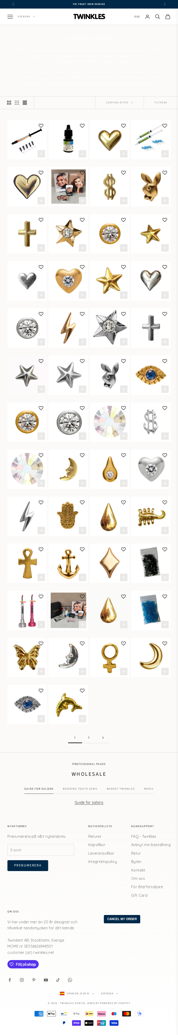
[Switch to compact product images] (25, 102)
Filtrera (161, 102)
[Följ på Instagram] (21, 980)
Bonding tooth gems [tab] (80, 789)
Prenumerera (27, 865)
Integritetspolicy (102, 861)
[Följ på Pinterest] (34, 980)
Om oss (138, 878)
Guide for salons (89, 802)
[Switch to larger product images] (9, 102)
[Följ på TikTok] (58, 980)
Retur (136, 853)
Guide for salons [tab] (39, 789)
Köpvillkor (96, 844)
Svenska (24, 16)
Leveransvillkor (101, 853)
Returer (95, 836)
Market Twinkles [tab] (121, 789)
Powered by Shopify (115, 1003)
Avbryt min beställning (151, 844)
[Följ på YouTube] (46, 980)
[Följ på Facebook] (9, 980)
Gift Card (139, 895)
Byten (136, 861)
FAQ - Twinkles (143, 836)
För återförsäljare (147, 886)
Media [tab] (149, 789)
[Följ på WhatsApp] (70, 980)
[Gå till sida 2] (103, 738)
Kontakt (138, 870)
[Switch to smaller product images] (17, 102)
